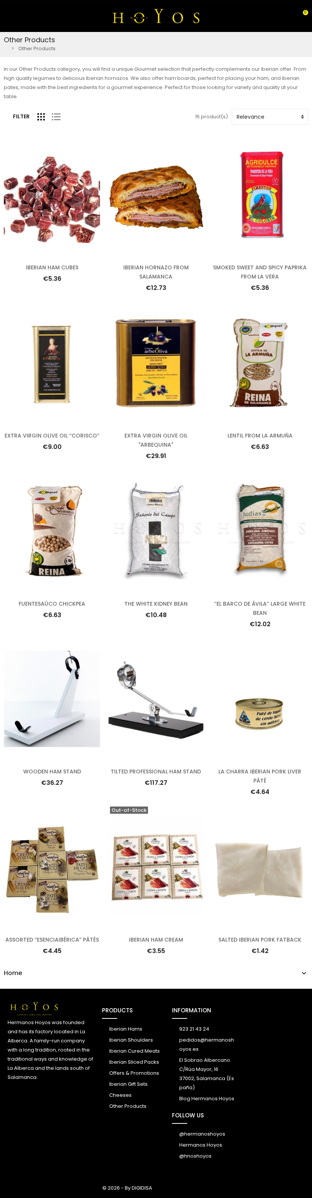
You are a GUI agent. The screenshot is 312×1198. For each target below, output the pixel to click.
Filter (21, 116)
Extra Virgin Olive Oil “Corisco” (52, 435)
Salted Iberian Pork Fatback (259, 939)
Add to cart (52, 253)
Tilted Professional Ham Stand (156, 771)
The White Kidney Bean (156, 604)
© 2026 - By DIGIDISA (127, 1188)
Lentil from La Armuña (260, 435)
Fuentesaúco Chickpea (52, 604)
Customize (52, 925)
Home (13, 973)
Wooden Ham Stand (52, 771)
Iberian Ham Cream (156, 939)
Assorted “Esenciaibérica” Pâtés (52, 939)
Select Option (156, 253)
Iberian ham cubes (52, 267)
